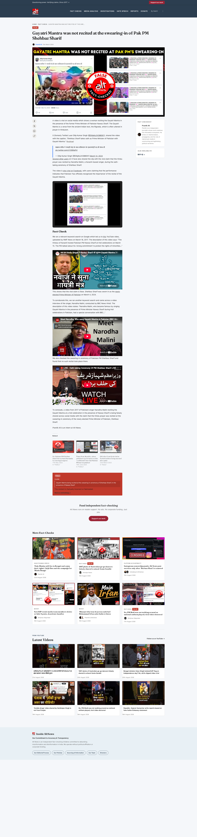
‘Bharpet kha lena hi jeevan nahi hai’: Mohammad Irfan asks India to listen (95, 613)
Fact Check (42, 24)
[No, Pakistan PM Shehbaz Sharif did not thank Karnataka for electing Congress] (63, 446)
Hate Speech (122, 11)
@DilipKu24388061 (96, 135)
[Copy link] (34, 136)
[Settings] (163, 11)
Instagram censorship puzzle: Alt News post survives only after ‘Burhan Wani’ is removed (143, 567)
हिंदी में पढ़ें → (141, 155)
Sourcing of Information (75, 753)
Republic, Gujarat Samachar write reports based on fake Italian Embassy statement (143, 709)
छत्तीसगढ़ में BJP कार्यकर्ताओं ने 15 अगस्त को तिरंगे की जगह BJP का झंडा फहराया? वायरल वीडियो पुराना (53, 672)
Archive (70, 141)
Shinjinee (141, 572)
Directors (103, 753)
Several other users (61, 159)
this (104, 237)
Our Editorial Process (41, 753)
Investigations (107, 11)
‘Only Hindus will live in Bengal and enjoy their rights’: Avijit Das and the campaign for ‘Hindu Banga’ (53, 568)
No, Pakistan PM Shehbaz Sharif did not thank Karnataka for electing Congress (63, 459)
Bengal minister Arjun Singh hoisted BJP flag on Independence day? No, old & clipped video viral (141, 672)
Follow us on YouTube (156, 639)
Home (34, 24)
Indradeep (133, 572)
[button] (83, 220)
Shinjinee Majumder (44, 617)
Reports (134, 11)
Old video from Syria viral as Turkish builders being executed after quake (111, 459)
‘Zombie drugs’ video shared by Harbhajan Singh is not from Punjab (52, 709)
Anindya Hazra (87, 572)
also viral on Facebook (72, 171)
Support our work (157, 2)
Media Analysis (91, 11)
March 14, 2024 (96, 156)
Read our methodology (63, 492)
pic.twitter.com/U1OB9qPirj (66, 150)
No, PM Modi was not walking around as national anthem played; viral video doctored (143, 613)
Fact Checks (76, 11)
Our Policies (58, 753)
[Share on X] (34, 126)
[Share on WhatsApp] (34, 131)
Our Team (92, 753)
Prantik (87, 617)
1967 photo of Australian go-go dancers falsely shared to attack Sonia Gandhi (96, 568)
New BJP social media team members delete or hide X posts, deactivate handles (53, 613)
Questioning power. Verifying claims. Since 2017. (50, 2)
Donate (144, 11)
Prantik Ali (39, 44)
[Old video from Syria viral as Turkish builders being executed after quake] (111, 446)
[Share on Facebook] (34, 121)
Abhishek (94, 617)
